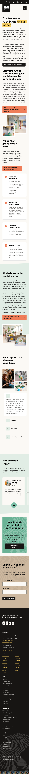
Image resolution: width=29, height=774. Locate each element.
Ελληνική (4, 663)
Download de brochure (14, 546)
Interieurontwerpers (7, 748)
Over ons (4, 679)
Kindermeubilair (6, 719)
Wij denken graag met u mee (13, 64)
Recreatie (4, 744)
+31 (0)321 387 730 (10, 2)
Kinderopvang (6, 746)
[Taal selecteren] (26, 2)
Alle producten (6, 728)
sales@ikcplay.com (13, 2)
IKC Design (5, 688)
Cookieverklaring (6, 699)
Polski (3, 665)
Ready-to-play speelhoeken (9, 717)
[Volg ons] (3, 623)
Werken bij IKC (6, 692)
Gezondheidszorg (6, 742)
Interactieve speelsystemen (9, 713)
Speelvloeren (5, 721)
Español (4, 660)
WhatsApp (6, 2)
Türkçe (17, 667)
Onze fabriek (5, 685)
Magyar (4, 670)
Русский (4, 667)
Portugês (17, 665)
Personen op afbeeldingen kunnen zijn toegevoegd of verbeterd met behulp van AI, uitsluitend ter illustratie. (13, 757)
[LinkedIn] (18, 2)
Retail (3, 735)
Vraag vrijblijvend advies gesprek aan (11, 317)
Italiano (17, 663)
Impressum (5, 703)
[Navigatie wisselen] (25, 8)
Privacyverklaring (6, 696)
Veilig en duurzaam (7, 683)
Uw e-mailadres (7, 580)
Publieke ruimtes (6, 740)
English (4, 658)
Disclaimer (5, 701)
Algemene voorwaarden (8, 694)
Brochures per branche (8, 751)
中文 (16, 670)
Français (17, 660)
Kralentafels (5, 715)
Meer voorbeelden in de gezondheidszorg (10, 168)
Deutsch (17, 658)
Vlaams (17, 656)
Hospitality (5, 737)
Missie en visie (6, 681)
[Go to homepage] (6, 8)
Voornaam (5, 588)
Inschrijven (10, 598)
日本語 (4, 672)
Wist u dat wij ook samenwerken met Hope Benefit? (11, 109)
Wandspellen (5, 710)
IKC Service (5, 690)
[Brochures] (21, 2)
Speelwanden (5, 723)
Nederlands (5, 656)
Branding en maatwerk (8, 726)
